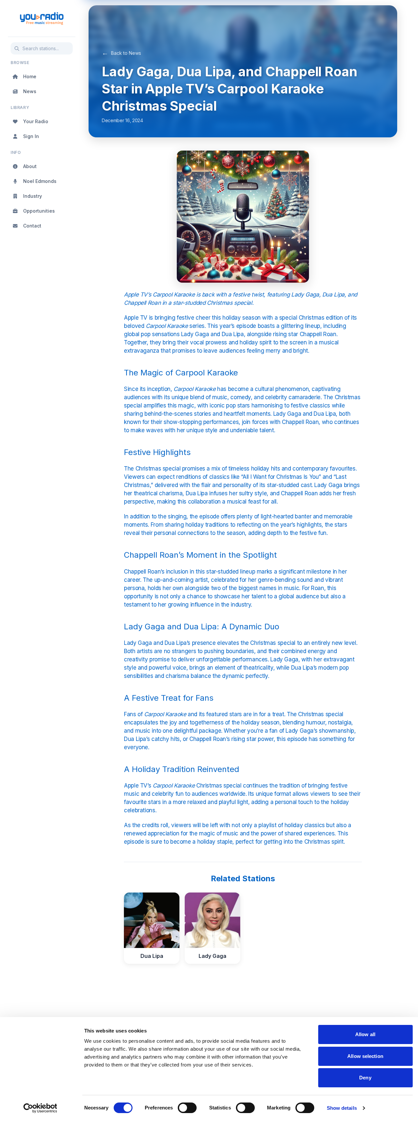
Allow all (365, 1034)
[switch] (187, 1108)
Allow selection (365, 1056)
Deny (365, 1077)
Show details (342, 1108)
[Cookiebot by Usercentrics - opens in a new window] (40, 1108)
